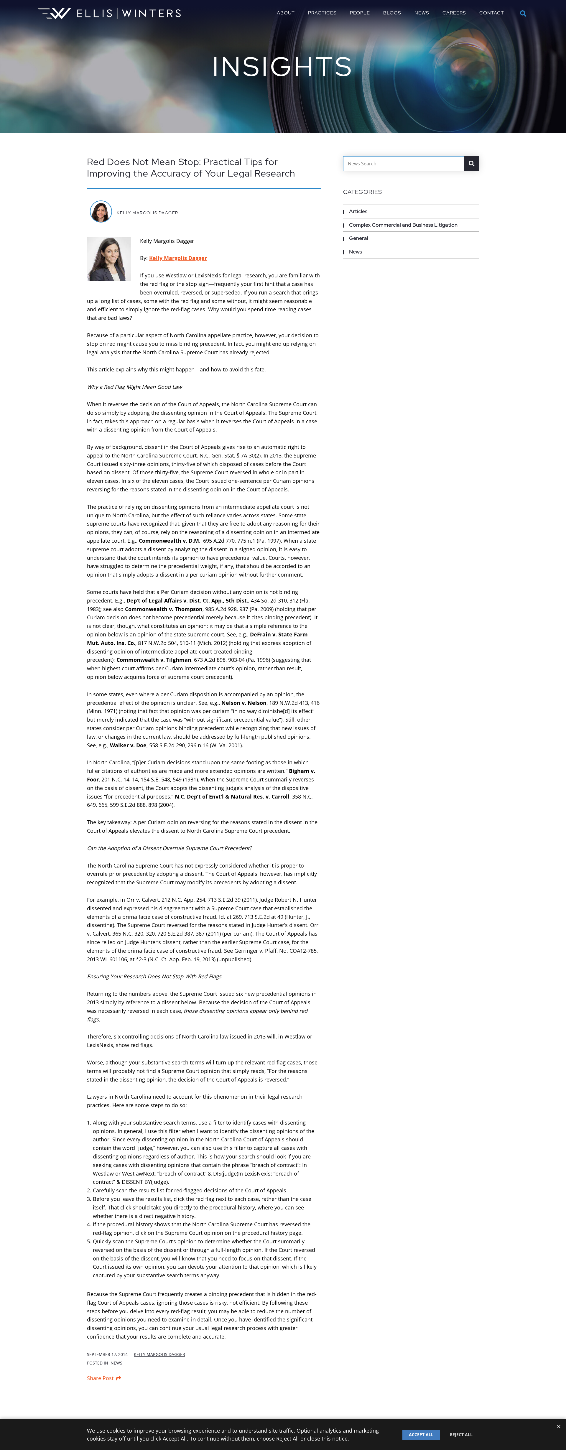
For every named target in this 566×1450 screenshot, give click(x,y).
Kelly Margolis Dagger (147, 212)
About (286, 13)
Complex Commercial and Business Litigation (403, 224)
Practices (322, 13)
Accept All (421, 1434)
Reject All (461, 1434)
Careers (454, 13)
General (358, 238)
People (360, 13)
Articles (358, 211)
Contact (491, 13)
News (421, 13)
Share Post (100, 1378)
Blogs (392, 13)
